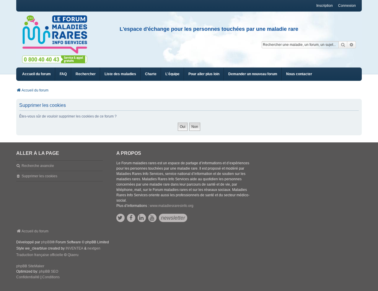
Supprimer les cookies (39, 176)
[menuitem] (120, 74)
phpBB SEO (48, 271)
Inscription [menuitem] (324, 6)
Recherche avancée (38, 166)
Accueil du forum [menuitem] (36, 74)
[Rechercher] (342, 44)
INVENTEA (74, 248)
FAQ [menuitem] (63, 74)
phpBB (46, 242)
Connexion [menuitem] (347, 6)
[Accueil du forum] (57, 34)
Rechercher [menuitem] (86, 74)
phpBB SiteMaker (30, 266)
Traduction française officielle (39, 255)
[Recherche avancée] (351, 44)
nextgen (93, 248)
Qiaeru (73, 255)
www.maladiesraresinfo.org (171, 206)
